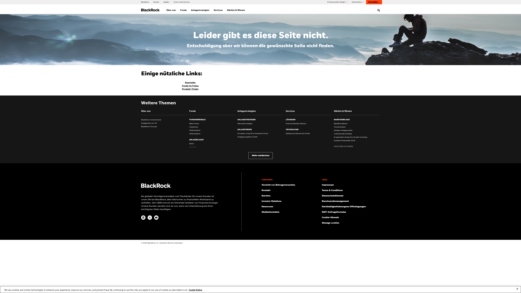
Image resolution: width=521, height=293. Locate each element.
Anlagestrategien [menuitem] (200, 10)
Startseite (190, 83)
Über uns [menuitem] (171, 10)
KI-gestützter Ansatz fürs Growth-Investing (350, 137)
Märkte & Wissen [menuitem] (236, 10)
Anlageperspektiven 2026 (247, 137)
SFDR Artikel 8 (194, 130)
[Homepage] (156, 187)
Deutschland (357, 2)
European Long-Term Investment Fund (252, 133)
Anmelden (373, 2)
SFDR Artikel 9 (194, 134)
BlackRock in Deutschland (151, 120)
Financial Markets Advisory (296, 124)
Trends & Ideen (340, 127)
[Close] (517, 289)
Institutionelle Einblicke (343, 134)
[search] (378, 10)
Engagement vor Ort (149, 123)
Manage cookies (330, 223)
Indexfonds (193, 127)
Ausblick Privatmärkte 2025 (344, 140)
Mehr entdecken (260, 156)
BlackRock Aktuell (340, 124)
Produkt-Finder (190, 89)
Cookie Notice (195, 290)
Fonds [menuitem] (183, 10)
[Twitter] (150, 217)
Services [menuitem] (218, 10)
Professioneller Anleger (336, 2)
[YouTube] (156, 217)
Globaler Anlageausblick (343, 130)
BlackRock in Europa (149, 127)
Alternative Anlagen (244, 124)
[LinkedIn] (143, 217)
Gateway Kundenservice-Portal (298, 133)
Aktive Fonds (194, 124)
